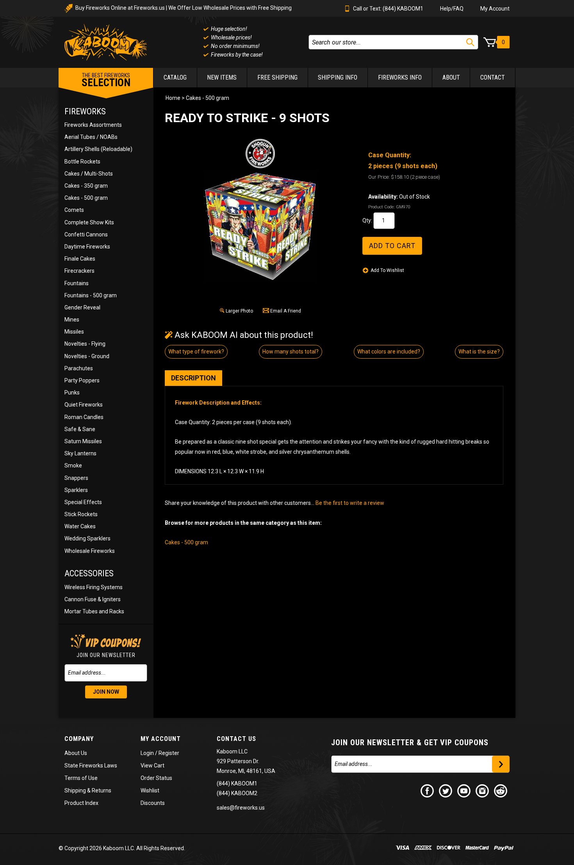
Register (169, 753)
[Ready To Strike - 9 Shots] (260, 226)
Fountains (76, 283)
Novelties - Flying (84, 344)
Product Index (81, 803)
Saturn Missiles (83, 441)
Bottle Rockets (82, 161)
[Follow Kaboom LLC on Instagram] (482, 790)
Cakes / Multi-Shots (88, 174)
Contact (492, 77)
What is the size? (479, 351)
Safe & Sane (79, 429)
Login (147, 753)
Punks (72, 392)
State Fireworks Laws (90, 765)
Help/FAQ (451, 8)
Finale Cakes (79, 259)
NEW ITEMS (222, 77)
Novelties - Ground (86, 356)
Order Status (156, 778)
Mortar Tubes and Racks (94, 611)
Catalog (175, 77)
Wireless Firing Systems (93, 587)
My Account (495, 8)
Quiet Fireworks (83, 404)
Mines (71, 319)
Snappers (76, 478)
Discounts (153, 803)
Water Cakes (80, 526)
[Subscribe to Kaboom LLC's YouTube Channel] (464, 790)
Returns (101, 790)
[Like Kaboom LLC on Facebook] (427, 790)
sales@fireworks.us (241, 808)
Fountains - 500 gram (90, 295)
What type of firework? (196, 351)
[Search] (470, 42)
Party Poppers (82, 380)
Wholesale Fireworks (89, 551)
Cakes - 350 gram (86, 186)
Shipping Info (337, 77)
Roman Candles (83, 417)
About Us (75, 753)
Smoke (73, 465)
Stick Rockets (81, 514)
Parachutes (78, 368)
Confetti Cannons (86, 234)
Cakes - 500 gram (86, 198)
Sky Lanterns (80, 453)
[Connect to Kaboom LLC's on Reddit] (501, 790)
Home (173, 98)
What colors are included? (388, 351)
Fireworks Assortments (93, 125)
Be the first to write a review (350, 503)
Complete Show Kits (89, 222)
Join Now (106, 692)
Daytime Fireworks (87, 246)
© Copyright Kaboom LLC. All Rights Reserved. (122, 848)
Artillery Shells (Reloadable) (98, 149)
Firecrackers (79, 271)
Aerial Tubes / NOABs (91, 137)
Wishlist (150, 790)
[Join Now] (501, 764)
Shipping (75, 790)
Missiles (74, 332)
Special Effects (83, 502)
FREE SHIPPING (277, 77)
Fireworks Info (400, 77)
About (451, 77)
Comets (74, 210)
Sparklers (76, 490)
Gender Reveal (82, 307)
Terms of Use (81, 778)
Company (79, 738)
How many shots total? (290, 351)
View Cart (152, 765)
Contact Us (236, 738)
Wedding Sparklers (87, 538)
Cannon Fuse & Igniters (92, 599)
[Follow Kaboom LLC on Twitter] (446, 790)
